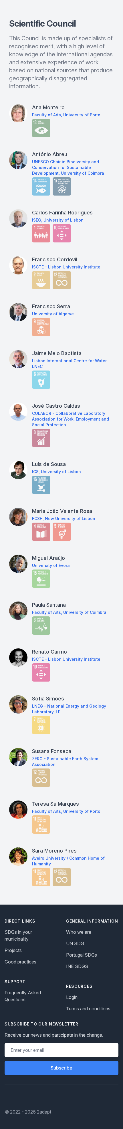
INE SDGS (77, 966)
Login (72, 997)
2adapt (44, 1112)
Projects (13, 950)
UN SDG (75, 943)
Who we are (78, 932)
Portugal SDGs (81, 955)
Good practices (20, 962)
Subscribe (61, 1068)
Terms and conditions (88, 1008)
